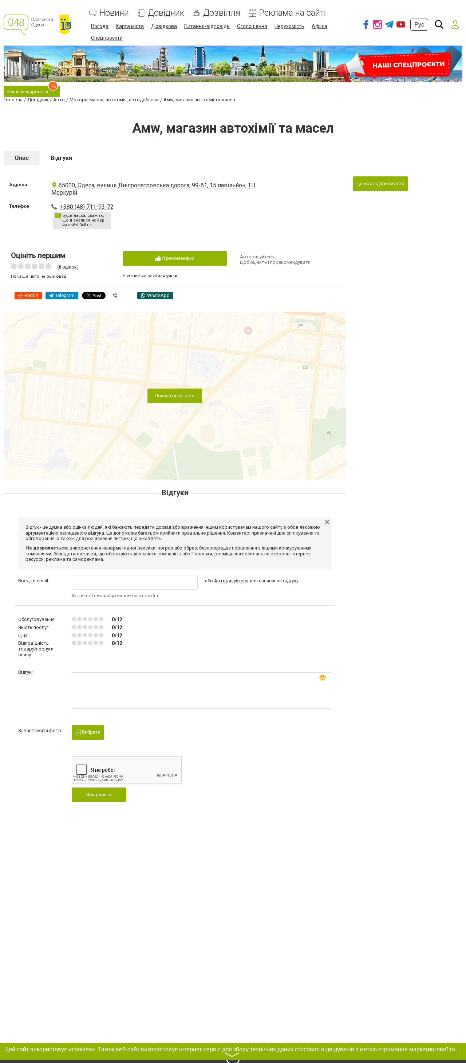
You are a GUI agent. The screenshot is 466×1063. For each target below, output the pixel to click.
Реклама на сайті (292, 13)
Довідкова (164, 26)
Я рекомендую (177, 258)
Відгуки (61, 158)
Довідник (166, 13)
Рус (419, 24)
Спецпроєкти (107, 38)
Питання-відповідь (207, 26)
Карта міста (130, 26)
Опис (22, 158)
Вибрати (90, 732)
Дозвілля (221, 13)
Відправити (99, 794)
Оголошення (252, 26)
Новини (114, 13)
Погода (99, 26)
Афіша (319, 26)
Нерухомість (289, 26)
